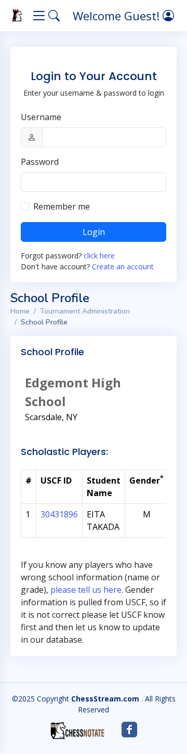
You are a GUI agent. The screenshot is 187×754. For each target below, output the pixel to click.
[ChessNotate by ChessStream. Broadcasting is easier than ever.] (77, 731)
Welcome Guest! (118, 15)
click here (99, 256)
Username (41, 117)
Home (20, 311)
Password (40, 161)
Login (94, 232)
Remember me (61, 206)
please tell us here (86, 589)
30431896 (59, 514)
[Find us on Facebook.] (129, 730)
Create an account (123, 266)
